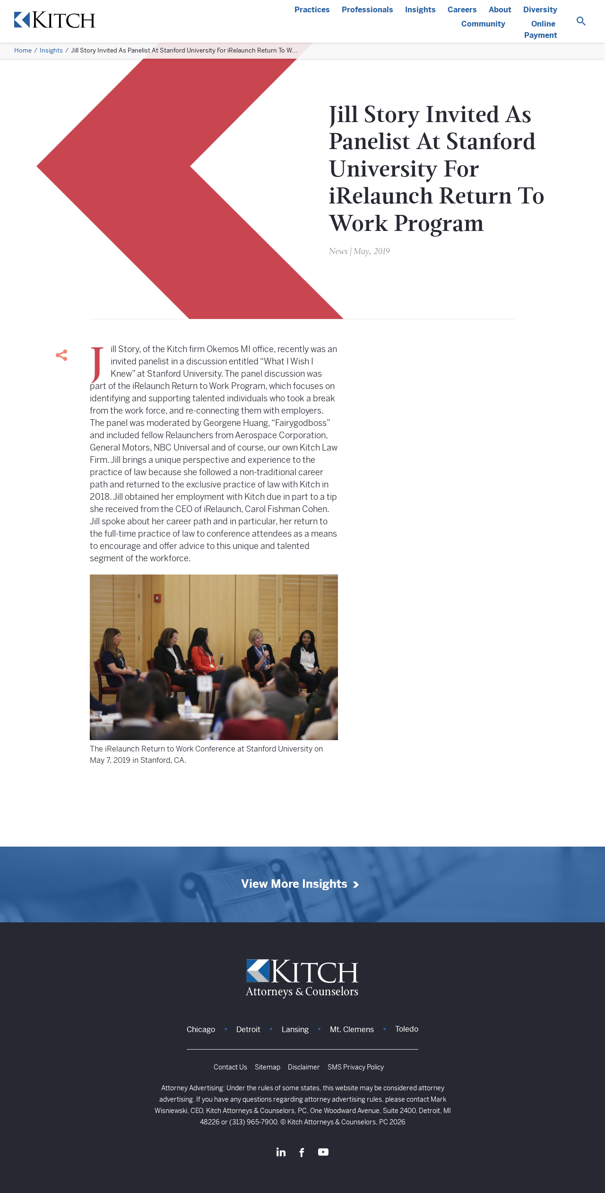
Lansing (295, 1029)
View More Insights (294, 884)
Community (483, 24)
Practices (312, 10)
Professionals (367, 10)
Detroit (248, 1029)
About (500, 10)
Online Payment (540, 29)
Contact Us (230, 1067)
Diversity (540, 10)
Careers (462, 10)
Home (23, 50)
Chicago (201, 1029)
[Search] (581, 21)
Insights (420, 10)
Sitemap (267, 1067)
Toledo (406, 1029)
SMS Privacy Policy (356, 1067)
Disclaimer (304, 1067)
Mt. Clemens (352, 1029)
